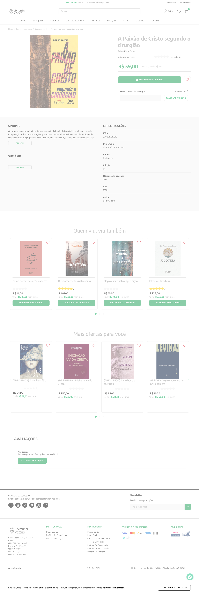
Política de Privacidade (113, 587)
